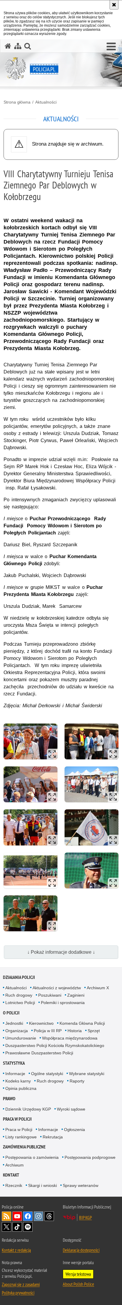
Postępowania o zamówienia (32, 1157)
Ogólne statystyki (47, 1073)
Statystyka (14, 1063)
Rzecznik (13, 1185)
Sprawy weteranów (80, 1185)
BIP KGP (85, 1217)
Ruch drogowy (18, 995)
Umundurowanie (20, 1038)
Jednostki (14, 1023)
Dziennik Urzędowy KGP (28, 1109)
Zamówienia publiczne (24, 1147)
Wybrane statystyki (86, 1073)
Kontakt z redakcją (16, 1250)
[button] (111, 47)
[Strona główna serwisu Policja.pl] (8, 46)
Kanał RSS (6, 1216)
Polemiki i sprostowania (63, 1002)
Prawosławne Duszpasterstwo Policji (39, 1053)
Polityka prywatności (18, 1293)
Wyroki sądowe (71, 1109)
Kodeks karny (18, 1081)
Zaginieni (75, 995)
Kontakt (11, 1175)
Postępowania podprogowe (90, 1157)
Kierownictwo (41, 1023)
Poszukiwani (49, 995)
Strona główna (17, 102)
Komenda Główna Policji (82, 1023)
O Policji (11, 1013)
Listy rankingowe (21, 1137)
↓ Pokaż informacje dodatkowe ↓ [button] (61, 952)
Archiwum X (98, 987)
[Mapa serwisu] (17, 46)
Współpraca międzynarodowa (69, 1038)
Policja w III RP (48, 1030)
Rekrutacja (53, 1137)
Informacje (15, 1073)
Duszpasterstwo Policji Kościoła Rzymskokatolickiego (54, 1045)
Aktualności (46, 102)
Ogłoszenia (74, 1129)
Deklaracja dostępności (81, 1250)
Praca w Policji (17, 1119)
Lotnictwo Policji (20, 1002)
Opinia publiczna (20, 1088)
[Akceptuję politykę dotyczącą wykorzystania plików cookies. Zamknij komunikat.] (114, 4)
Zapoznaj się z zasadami (21, 1284)
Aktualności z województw (57, 987)
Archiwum (14, 1165)
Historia (75, 1030)
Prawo (9, 1098)
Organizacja (16, 1030)
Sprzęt (94, 1030)
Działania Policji (19, 977)
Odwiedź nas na (17, 1216)
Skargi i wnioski (42, 1185)
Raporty (77, 1081)
